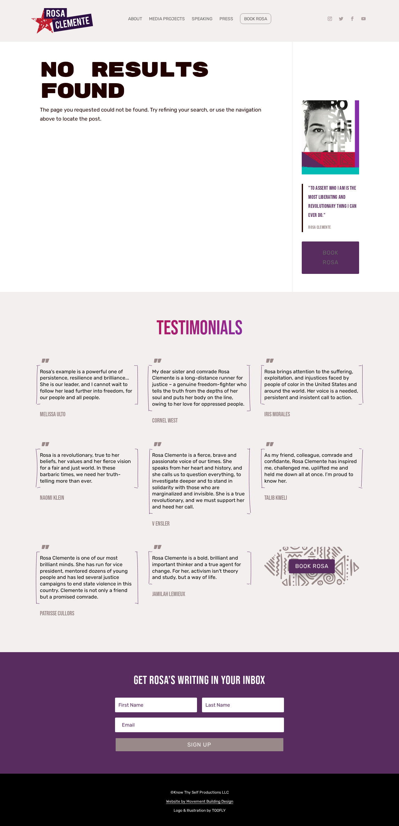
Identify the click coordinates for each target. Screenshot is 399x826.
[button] (329, 18)
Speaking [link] (202, 19)
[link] (62, 21)
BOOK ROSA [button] (312, 566)
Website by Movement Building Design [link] (199, 801)
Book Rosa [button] (331, 257)
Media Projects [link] (167, 19)
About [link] (135, 19)
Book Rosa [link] (255, 18)
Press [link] (226, 19)
